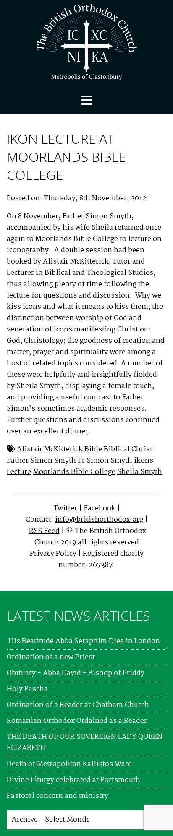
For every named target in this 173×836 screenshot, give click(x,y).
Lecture (19, 472)
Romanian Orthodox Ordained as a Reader (77, 721)
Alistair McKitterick (50, 449)
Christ (141, 449)
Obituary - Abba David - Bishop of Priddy (75, 673)
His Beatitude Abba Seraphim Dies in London (83, 641)
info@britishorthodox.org (99, 519)
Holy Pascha (27, 689)
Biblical (117, 449)
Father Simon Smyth (41, 460)
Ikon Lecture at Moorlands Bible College (66, 156)
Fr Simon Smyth (105, 460)
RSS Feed (44, 531)
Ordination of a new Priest (51, 657)
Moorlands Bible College (74, 472)
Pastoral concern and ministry (57, 796)
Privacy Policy (53, 553)
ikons (143, 460)
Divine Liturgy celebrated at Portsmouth (73, 780)
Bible (93, 449)
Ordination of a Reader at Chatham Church (78, 705)
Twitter (65, 508)
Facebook (99, 508)
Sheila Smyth (139, 472)
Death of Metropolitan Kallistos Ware (69, 764)
